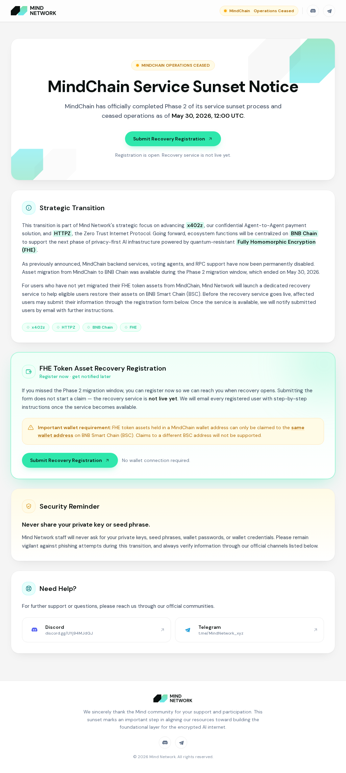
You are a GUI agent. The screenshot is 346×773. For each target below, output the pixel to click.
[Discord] (313, 11)
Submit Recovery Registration (169, 139)
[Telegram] (329, 11)
